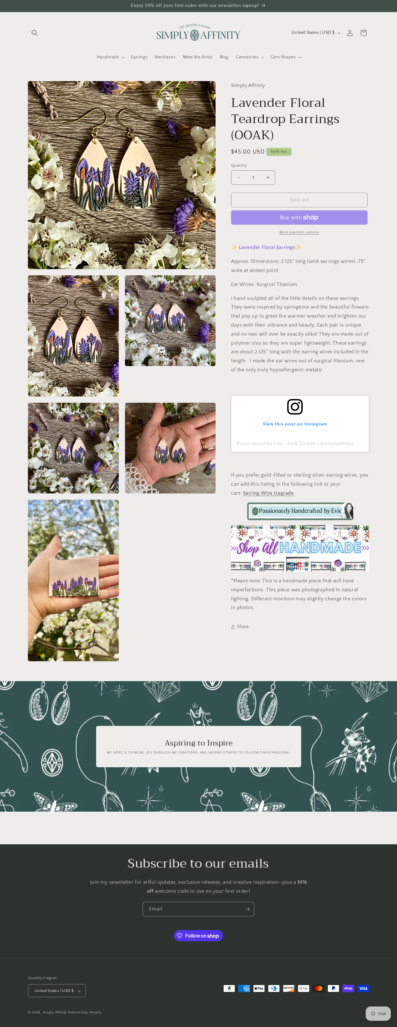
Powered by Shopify (85, 1013)
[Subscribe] (247, 909)
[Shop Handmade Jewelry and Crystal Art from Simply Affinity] (300, 548)
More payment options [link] (299, 232)
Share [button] (243, 626)
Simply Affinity (55, 1013)
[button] (35, 33)
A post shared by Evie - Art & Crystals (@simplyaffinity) (295, 443)
